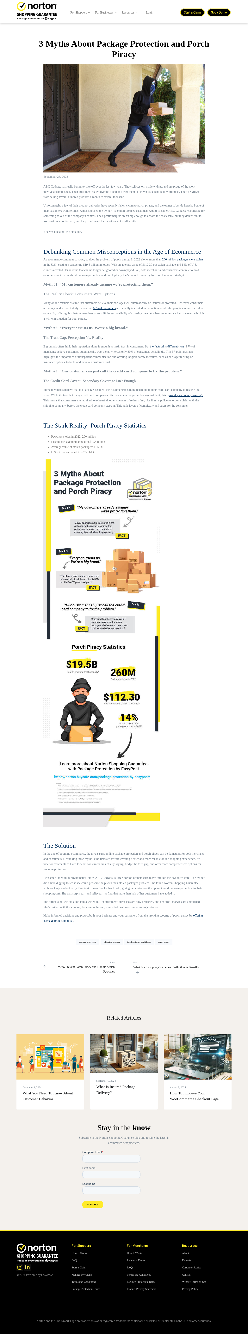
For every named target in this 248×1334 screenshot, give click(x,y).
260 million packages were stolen (182, 259)
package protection (87, 942)
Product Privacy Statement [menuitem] (141, 1289)
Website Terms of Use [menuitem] (194, 1281)
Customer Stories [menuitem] (191, 1267)
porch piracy (163, 942)
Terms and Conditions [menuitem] (84, 1281)
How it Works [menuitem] (79, 1253)
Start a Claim (192, 12)
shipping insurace (112, 942)
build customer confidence (139, 942)
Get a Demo (219, 12)
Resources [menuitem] (128, 12)
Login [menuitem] (149, 12)
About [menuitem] (185, 1253)
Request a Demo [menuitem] (136, 1260)
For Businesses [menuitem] (104, 12)
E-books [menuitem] (186, 1260)
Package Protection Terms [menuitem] (86, 1289)
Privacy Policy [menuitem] (190, 1289)
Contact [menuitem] (186, 1274)
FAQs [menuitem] (130, 1267)
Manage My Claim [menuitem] (82, 1274)
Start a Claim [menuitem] (79, 1267)
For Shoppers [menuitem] (78, 12)
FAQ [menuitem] (74, 1260)
